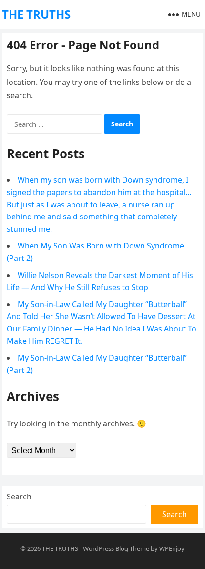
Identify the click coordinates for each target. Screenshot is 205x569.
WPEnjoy (171, 548)
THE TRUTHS (36, 14)
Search (19, 496)
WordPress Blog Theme (116, 548)
